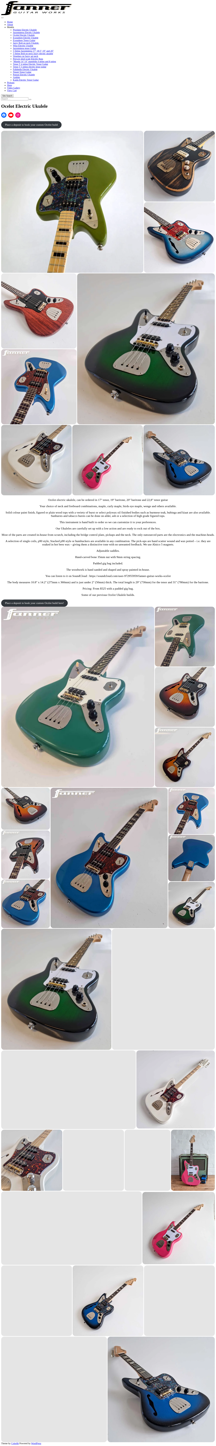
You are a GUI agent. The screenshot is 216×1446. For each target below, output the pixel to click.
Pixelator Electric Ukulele (25, 30)
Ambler (16, 77)
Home (10, 22)
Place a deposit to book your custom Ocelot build (31, 124)
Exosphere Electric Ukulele (25, 37)
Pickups (10, 82)
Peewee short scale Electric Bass (28, 59)
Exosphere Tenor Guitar (24, 40)
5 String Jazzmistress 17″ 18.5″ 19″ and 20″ (33, 51)
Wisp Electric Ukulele (23, 45)
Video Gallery (13, 88)
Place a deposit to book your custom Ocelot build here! (34, 603)
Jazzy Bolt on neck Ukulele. (26, 43)
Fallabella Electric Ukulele (25, 69)
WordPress (36, 1443)
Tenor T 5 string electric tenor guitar (29, 67)
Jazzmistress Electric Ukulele (26, 32)
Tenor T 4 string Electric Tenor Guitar (30, 64)
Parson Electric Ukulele (24, 74)
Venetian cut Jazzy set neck (25, 56)
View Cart (12, 90)
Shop (9, 85)
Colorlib (15, 1443)
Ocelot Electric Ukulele (24, 35)
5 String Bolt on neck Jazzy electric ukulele (33, 53)
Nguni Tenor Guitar (22, 72)
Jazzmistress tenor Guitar (24, 48)
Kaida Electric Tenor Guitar (26, 80)
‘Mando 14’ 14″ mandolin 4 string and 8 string (34, 61)
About (10, 24)
